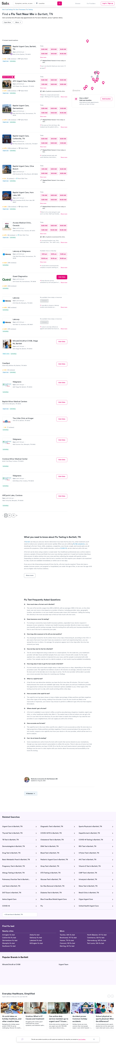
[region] (94, 65)
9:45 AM (54, 113)
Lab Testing (9, 9)
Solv (3, 9)
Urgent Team (63, 964)
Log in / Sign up (107, 3)
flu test (27, 542)
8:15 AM (53, 49)
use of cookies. (82, 1039)
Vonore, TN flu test (67, 940)
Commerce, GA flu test (95, 938)
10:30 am (63, 258)
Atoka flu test (34, 935)
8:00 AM (44, 49)
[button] (98, 73)
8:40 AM (44, 80)
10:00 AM (63, 200)
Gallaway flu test (36, 938)
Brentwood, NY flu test (68, 938)
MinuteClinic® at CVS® (11, 964)
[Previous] (108, 996)
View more (43, 57)
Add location (106, 99)
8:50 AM (54, 80)
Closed (44, 301)
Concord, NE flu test (67, 943)
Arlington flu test (8, 935)
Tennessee (22, 9)
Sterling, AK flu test (67, 946)
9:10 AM (44, 84)
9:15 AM (53, 54)
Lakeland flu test (36, 940)
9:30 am (53, 254)
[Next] (112, 996)
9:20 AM (54, 84)
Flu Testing (29, 9)
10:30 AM (63, 230)
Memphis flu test (8, 943)
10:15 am (54, 258)
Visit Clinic (61, 277)
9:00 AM (44, 54)
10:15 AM (63, 54)
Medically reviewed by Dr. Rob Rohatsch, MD (44, 779)
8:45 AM (63, 49)
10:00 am (44, 258)
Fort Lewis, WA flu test (95, 943)
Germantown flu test (9, 940)
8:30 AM (44, 108)
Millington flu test (36, 943)
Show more (64, 97)
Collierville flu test (9, 938)
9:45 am (63, 254)
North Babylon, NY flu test (96, 935)
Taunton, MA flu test (67, 935)
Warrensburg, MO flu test (96, 940)
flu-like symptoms (79, 544)
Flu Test (16, 9)
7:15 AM (44, 195)
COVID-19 (63, 548)
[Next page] (16, 515)
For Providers (91, 3)
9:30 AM (63, 84)
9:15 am (44, 254)
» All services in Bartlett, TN (13, 914)
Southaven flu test (8, 946)
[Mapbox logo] (76, 91)
